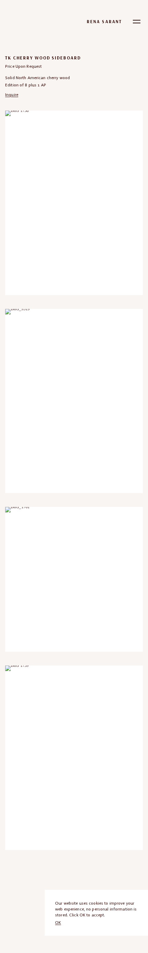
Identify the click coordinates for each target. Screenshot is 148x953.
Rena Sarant (104, 21)
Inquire (11, 94)
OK (58, 922)
